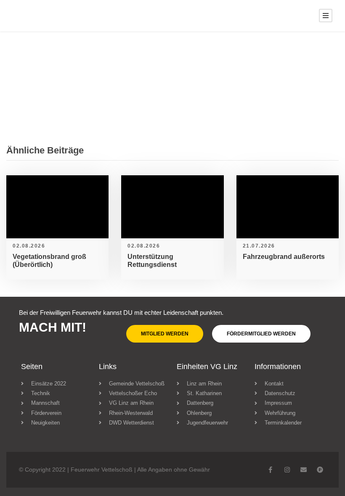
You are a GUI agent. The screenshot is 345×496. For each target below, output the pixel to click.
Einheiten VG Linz (207, 366)
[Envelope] (303, 470)
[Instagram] (287, 470)
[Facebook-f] (271, 470)
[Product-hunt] (320, 470)
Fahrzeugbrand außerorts (284, 256)
